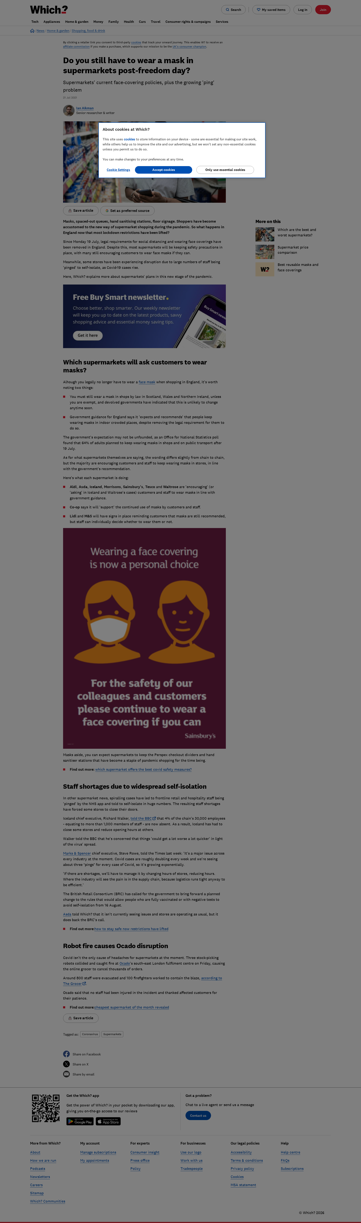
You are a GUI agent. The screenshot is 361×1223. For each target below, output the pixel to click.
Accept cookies (163, 170)
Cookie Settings (118, 170)
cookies (129, 139)
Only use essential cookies (225, 170)
